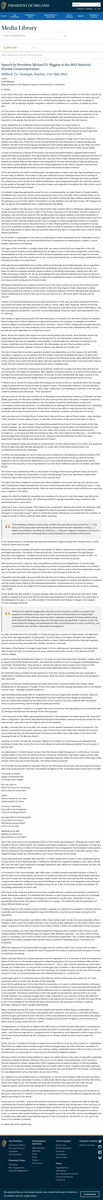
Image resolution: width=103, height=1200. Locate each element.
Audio (34, 1154)
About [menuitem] (81, 16)
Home (3, 55)
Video (34, 1157)
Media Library (13, 55)
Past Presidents (15, 1154)
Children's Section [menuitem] (93, 16)
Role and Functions (17, 1148)
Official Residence (63, 1148)
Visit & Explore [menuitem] (69, 16)
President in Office (17, 1145)
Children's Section (87, 1145)
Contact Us (60, 1180)
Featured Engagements (18, 1170)
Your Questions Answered (67, 1173)
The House (60, 1151)
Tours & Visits (61, 1157)
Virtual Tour (61, 1145)
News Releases (38, 1148)
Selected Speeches (35, 55)
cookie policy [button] (30, 1196)
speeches (10, 47)
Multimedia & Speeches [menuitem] (50, 16)
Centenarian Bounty (64, 1177)
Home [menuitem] (3, 16)
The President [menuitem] (14, 16)
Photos (35, 1160)
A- (95, 8)
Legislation (13, 1151)
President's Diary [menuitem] (30, 16)
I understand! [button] (90, 1194)
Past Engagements (16, 1167)
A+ (99, 8)
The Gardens (61, 1154)
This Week (13, 1164)
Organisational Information (62, 1169)
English (80, 8)
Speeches (22, 55)
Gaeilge (89, 8)
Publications (37, 1163)
